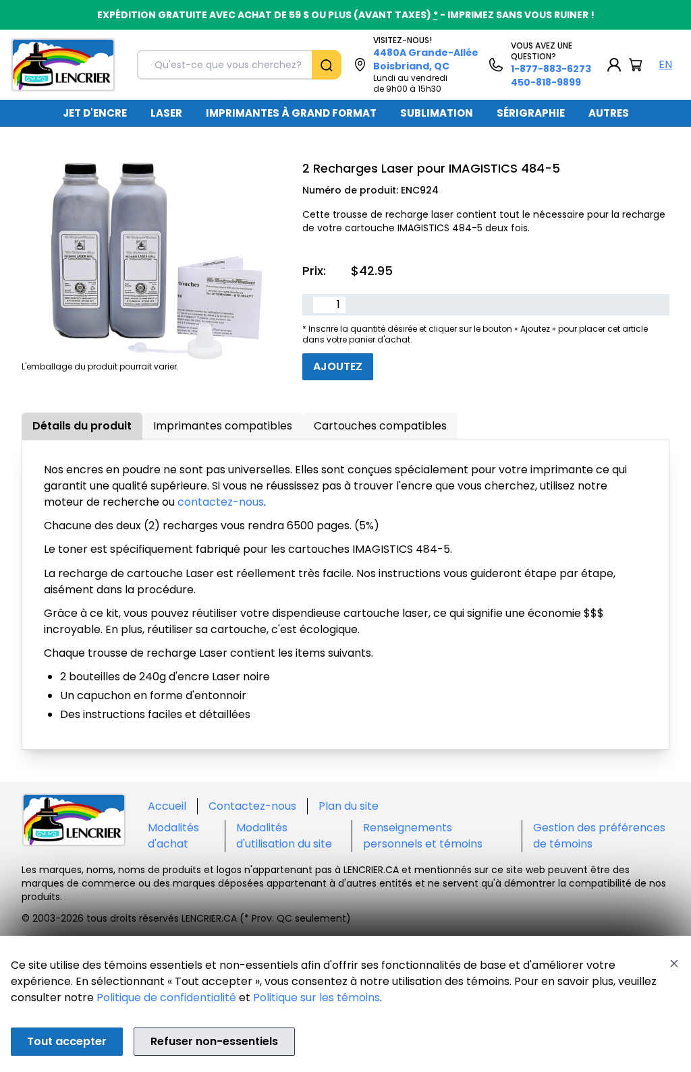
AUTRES (608, 113)
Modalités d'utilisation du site (284, 836)
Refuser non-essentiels (214, 1041)
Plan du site (349, 806)
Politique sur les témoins (316, 997)
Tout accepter (67, 1041)
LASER (166, 113)
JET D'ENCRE (95, 113)
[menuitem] (95, 113)
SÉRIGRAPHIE (531, 113)
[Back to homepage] (63, 65)
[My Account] (614, 64)
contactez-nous (220, 502)
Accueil (167, 806)
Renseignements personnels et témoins (422, 836)
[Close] (674, 963)
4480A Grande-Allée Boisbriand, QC (425, 59)
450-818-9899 (546, 82)
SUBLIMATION (436, 113)
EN (665, 64)
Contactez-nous (252, 806)
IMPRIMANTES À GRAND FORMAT (291, 113)
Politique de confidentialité (166, 997)
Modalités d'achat (173, 836)
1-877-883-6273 (551, 69)
